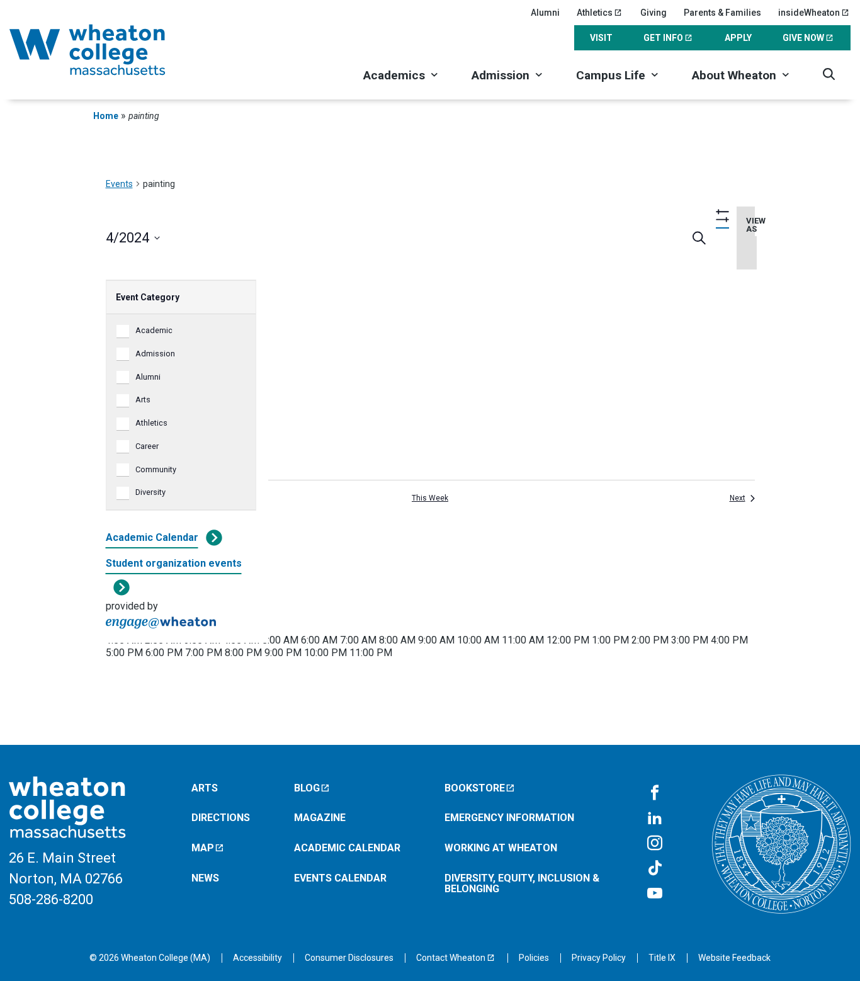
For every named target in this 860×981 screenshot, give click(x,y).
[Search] (829, 74)
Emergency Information (509, 818)
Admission (500, 75)
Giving (653, 13)
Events (119, 184)
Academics (394, 75)
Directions (220, 818)
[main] (430, 434)
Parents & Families (722, 13)
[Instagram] (654, 843)
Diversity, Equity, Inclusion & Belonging (521, 883)
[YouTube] (654, 894)
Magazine (320, 818)
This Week (430, 498)
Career (147, 446)
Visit (601, 38)
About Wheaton (734, 75)
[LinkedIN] (654, 818)
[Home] (103, 49)
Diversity (150, 492)
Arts (142, 399)
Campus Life (610, 75)
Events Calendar (340, 878)
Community (155, 469)
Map (202, 848)
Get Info (663, 38)
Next (737, 498)
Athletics (595, 13)
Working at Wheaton (500, 848)
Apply (738, 38)
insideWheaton (809, 13)
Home (105, 116)
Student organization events (174, 563)
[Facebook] (654, 793)
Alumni (545, 13)
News (205, 878)
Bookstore (474, 788)
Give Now (803, 38)
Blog (307, 788)
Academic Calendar (152, 537)
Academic (154, 330)
